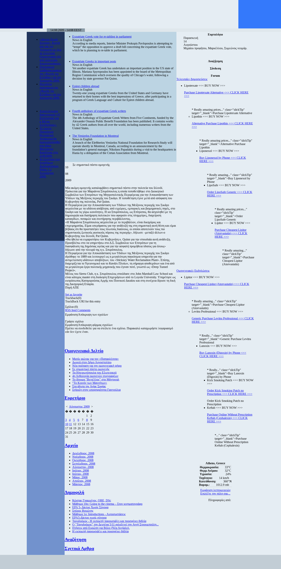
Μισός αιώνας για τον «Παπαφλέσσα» (95, 358)
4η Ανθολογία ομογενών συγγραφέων (95, 376)
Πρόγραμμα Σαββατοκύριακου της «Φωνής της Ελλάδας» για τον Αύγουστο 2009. (51, 73)
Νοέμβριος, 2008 (82, 456)
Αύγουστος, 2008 (83, 467)
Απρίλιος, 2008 (81, 480)
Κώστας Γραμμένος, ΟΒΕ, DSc (91, 500)
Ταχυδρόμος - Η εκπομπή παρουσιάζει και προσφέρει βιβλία (109, 521)
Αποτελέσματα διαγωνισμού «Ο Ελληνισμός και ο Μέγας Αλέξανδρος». (50, 118)
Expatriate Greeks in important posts (94, 61)
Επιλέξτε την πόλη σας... (215, 493)
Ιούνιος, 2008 (80, 474)
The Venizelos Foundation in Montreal (95, 135)
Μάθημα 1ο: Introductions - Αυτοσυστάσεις (99, 514)
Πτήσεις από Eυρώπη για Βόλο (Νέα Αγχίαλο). (101, 528)
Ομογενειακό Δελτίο (84, 350)
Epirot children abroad (85, 86)
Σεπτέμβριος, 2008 (83, 463)
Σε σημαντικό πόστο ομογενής (90, 369)
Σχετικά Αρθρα (79, 548)
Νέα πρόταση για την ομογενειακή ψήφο (97, 365)
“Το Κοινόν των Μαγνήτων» (89, 382)
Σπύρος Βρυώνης (82, 510)
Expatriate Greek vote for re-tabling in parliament (102, 36)
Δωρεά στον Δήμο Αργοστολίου (91, 362)
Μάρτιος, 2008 (81, 484)
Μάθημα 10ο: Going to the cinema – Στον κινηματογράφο (107, 503)
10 (66, 424)
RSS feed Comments (77, 310)
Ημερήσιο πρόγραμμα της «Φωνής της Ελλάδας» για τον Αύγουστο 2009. (50, 90)
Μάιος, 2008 (80, 477)
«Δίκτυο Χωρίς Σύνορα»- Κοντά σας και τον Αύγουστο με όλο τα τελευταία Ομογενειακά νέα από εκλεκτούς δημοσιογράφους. (50, 51)
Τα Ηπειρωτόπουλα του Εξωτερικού (94, 372)
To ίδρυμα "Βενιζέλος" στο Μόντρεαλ (95, 379)
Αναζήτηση (75, 539)
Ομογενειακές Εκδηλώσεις (193, 270)
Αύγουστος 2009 (79, 406)
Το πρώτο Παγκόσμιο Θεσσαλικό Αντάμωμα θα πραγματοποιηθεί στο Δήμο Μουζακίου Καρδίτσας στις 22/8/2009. (50, 142)
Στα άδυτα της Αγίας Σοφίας (89, 386)
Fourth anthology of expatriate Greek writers (99, 111)
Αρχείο (71, 445)
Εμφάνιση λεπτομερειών (215, 490)
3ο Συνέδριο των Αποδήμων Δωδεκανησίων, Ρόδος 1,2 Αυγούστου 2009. (50, 168)
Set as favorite (73, 294)
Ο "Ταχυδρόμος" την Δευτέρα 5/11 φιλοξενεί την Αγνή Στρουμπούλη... (115, 524)
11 (70, 424)
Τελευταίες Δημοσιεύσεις (191, 79)
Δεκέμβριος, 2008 (83, 453)
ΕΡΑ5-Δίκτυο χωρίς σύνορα (89, 517)
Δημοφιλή (74, 492)
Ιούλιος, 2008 (80, 470)
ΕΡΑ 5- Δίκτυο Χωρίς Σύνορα (90, 507)
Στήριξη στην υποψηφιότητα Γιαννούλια (96, 389)
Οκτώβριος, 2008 (82, 460)
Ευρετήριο (75, 397)
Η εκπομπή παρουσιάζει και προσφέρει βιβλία (100, 531)
